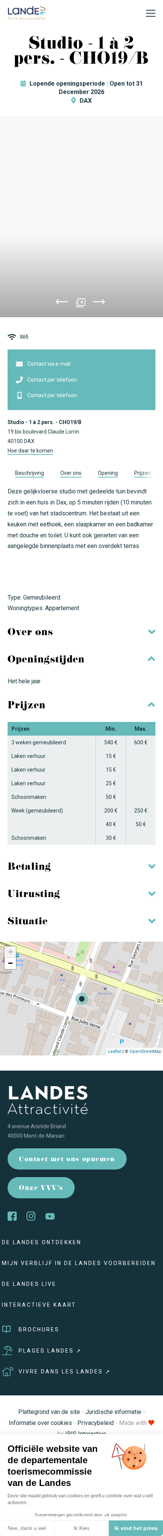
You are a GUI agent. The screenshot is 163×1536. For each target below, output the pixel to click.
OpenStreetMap (145, 1051)
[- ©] (81, 216)
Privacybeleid (95, 1422)
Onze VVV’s (41, 1189)
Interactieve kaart (39, 1305)
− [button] (10, 963)
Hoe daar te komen (30, 451)
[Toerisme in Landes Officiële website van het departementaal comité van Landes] (26, 12)
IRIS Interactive (85, 1433)
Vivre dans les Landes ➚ (65, 1371)
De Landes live (29, 1284)
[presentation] (62, 303)
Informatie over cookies (40, 1422)
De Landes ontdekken (42, 1242)
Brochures (39, 1329)
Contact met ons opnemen (67, 1160)
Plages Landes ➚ (50, 1351)
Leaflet (114, 1051)
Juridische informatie (113, 1411)
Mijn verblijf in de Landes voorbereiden (79, 1263)
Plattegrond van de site (49, 1411)
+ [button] (10, 952)
